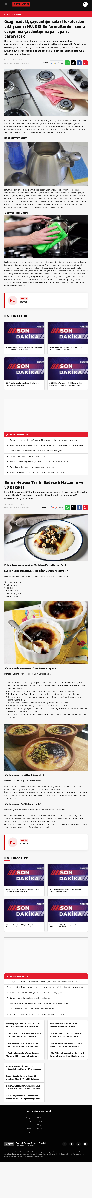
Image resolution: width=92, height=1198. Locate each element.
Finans (28, 1128)
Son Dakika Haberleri (38, 1111)
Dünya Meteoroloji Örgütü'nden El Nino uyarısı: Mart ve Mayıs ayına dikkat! (43, 440)
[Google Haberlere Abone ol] (57, 62)
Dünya (28, 1132)
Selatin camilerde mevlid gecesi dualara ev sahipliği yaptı (36, 451)
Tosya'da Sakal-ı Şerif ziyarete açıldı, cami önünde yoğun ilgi (38, 472)
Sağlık (39, 1121)
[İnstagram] (78, 1144)
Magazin (40, 1125)
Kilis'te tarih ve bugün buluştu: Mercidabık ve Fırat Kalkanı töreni (39, 461)
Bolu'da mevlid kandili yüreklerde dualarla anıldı (32, 467)
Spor (28, 1135)
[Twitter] (65, 1144)
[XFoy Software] (9, 1144)
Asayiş (28, 1118)
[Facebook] (71, 1144)
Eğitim (39, 1128)
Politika (29, 1125)
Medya (40, 1118)
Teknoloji (41, 1132)
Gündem (29, 1121)
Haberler (8, 14)
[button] (6, 4)
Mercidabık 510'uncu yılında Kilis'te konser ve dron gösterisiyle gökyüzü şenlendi (47, 445)
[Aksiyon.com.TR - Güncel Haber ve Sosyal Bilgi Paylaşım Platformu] (21, 4)
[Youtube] (85, 1144)
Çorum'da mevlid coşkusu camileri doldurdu (30, 456)
